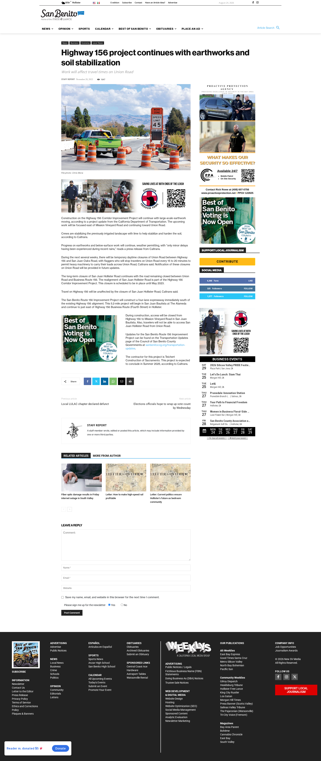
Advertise (55, 646)
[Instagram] (257, 3)
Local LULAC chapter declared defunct (85, 404)
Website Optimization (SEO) (181, 706)
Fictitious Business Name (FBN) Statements (183, 673)
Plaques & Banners (23, 713)
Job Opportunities (285, 646)
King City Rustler (229, 692)
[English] (95, 2)
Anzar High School (99, 662)
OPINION (55, 686)
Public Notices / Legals (178, 667)
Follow (248, 288)
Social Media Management (180, 709)
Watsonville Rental (137, 677)
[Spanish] (99, 2)
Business (74, 43)
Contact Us (18, 687)
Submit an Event (97, 686)
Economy (86, 43)
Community (57, 689)
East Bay (225, 738)
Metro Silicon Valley (231, 661)
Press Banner (228, 703)
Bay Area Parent (229, 727)
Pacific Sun (226, 669)
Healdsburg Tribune (231, 685)
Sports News (95, 659)
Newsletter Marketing (177, 720)
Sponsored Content (176, 713)
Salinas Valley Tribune (232, 707)
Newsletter (18, 683)
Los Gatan (226, 696)
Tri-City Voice (227, 714)
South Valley (227, 741)
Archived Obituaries (138, 650)
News (64, 43)
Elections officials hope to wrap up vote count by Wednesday (162, 406)
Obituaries (133, 646)
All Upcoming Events (100, 678)
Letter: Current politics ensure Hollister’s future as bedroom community (166, 498)
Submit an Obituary (138, 654)
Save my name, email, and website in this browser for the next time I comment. (112, 597)
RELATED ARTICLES (76, 455)
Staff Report (68, 79)
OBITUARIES (134, 643)
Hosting (169, 702)
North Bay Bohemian (232, 665)
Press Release (20, 695)
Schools (54, 673)
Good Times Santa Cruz (233, 657)
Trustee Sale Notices (177, 682)
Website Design (174, 698)
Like (250, 280)
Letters (54, 697)
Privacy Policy (20, 698)
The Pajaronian (229, 711)
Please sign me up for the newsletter (85, 605)
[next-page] (69, 509)
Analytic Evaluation (176, 717)
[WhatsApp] (113, 381)
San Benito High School (101, 666)
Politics (54, 677)
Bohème (225, 730)
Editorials (55, 693)
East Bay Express (230, 654)
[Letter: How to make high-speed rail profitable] (126, 477)
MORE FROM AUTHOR (107, 455)
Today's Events (96, 682)
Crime (53, 670)
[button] (269, 27)
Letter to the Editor (22, 691)
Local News (98, 43)
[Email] (121, 381)
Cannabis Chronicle (231, 734)
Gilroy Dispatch (229, 681)
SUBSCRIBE (19, 671)
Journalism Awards (286, 650)
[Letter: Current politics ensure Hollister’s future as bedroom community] (170, 477)
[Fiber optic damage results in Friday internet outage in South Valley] (81, 477)
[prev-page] (63, 509)
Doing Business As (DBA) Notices (184, 678)
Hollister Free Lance (231, 688)
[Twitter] (96, 381)
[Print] (130, 381)
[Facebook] (253, 3)
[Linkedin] (104, 381)
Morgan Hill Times (230, 699)
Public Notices (58, 650)
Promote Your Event (99, 689)
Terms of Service (21, 702)
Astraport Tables (136, 673)
